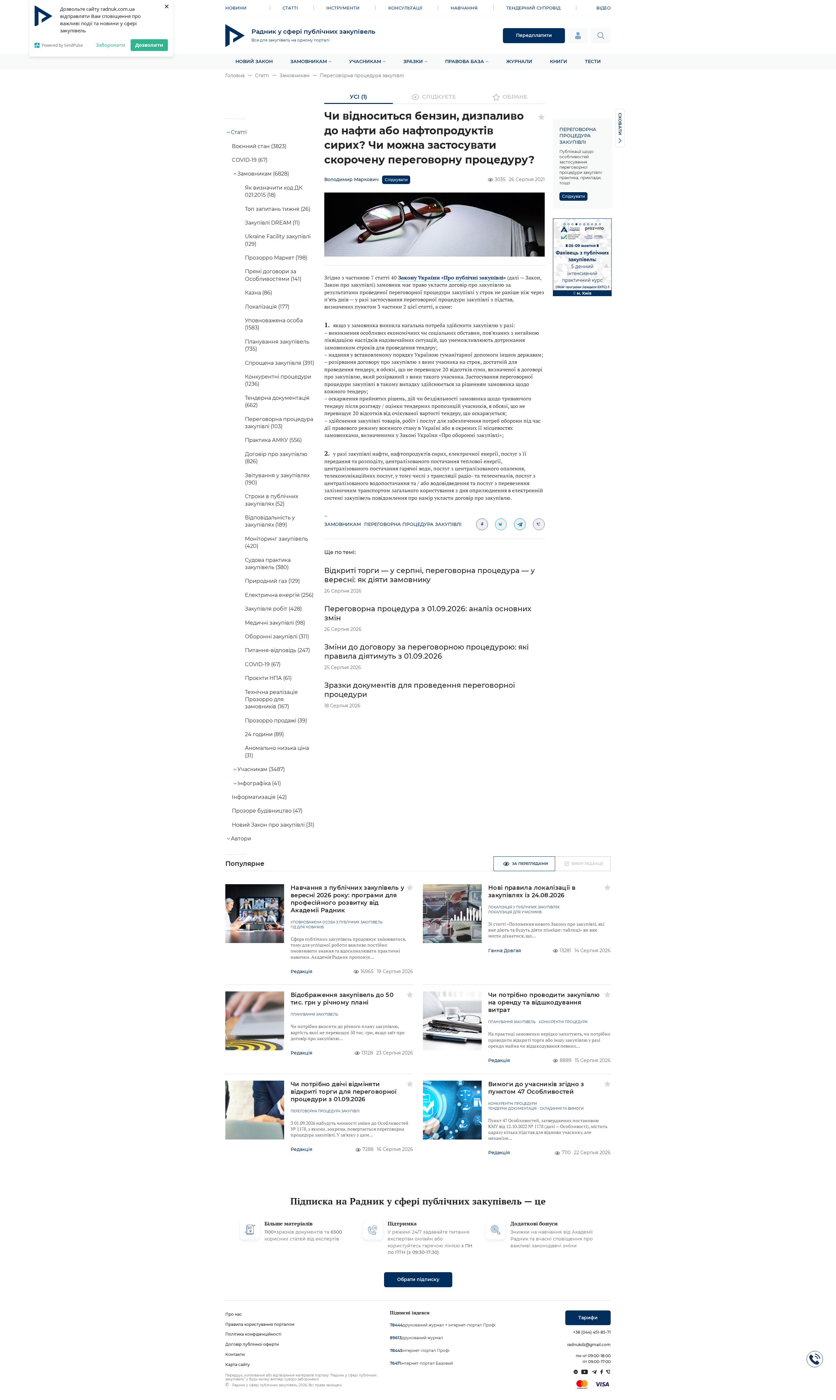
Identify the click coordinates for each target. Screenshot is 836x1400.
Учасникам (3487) (261, 769)
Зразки (413, 61)
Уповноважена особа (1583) (274, 324)
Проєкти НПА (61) (268, 678)
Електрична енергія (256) (279, 595)
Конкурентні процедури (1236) (278, 380)
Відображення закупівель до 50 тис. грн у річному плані (342, 998)
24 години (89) (264, 734)
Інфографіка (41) (259, 783)
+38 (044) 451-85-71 (592, 1332)
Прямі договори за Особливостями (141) (273, 275)
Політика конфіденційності (253, 1334)
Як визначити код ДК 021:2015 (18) (273, 191)
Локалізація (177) (267, 307)
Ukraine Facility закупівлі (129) (278, 240)
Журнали (519, 61)
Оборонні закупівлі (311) (277, 636)
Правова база (464, 61)
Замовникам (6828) (263, 174)
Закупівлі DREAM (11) (272, 223)
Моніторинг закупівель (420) (276, 542)
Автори (241, 838)
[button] (565, 224)
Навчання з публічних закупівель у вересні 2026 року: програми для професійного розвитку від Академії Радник (348, 899)
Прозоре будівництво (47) (267, 811)
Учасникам (365, 61)
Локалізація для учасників (514, 912)
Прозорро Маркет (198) (276, 258)
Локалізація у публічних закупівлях (524, 907)
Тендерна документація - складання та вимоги (536, 1108)
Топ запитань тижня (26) (277, 209)
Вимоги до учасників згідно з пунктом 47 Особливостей (536, 1088)
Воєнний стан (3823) (259, 146)
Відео (603, 7)
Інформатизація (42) (259, 797)
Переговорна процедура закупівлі (362, 75)
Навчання (464, 7)
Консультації (405, 7)
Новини (236, 7)
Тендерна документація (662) (277, 401)
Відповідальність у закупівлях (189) (270, 521)
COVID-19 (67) (249, 160)
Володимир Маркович (351, 179)
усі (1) (358, 96)
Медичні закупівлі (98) (275, 623)
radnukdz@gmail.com (589, 1344)
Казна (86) (258, 293)
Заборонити (110, 45)
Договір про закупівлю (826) (276, 457)
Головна (235, 75)
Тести (593, 61)
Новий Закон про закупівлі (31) (273, 825)
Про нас (233, 1314)
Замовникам (308, 61)
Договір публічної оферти (252, 1344)
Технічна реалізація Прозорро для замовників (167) (271, 699)
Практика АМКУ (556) (273, 440)
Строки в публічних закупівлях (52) (271, 500)
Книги (558, 61)
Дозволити (149, 45)
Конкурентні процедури (563, 1022)
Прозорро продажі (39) (276, 720)
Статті (290, 7)
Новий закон (254, 61)
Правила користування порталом (260, 1324)
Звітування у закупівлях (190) (277, 479)
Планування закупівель (314, 1014)
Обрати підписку (418, 1279)
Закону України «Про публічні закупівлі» (452, 277)
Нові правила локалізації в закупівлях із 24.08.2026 (531, 891)
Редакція (302, 971)
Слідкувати (396, 179)
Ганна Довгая (504, 950)
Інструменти (343, 7)
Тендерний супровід (533, 7)
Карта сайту (237, 1364)
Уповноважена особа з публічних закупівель (336, 922)
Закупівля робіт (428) (273, 609)
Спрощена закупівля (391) (279, 363)
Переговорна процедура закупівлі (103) (279, 423)
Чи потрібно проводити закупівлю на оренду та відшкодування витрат (544, 1002)
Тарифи (588, 1318)
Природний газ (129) (272, 581)
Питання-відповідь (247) (277, 650)
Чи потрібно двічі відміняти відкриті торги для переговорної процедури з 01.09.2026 (344, 1092)
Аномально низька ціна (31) (277, 751)
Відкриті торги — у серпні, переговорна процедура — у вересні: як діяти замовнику (429, 575)
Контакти (235, 1354)
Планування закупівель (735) (277, 345)
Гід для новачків (307, 927)
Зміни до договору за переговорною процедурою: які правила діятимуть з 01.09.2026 (426, 652)
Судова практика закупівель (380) (268, 563)
